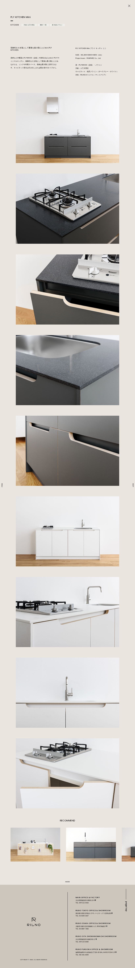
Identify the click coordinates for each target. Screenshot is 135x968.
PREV (2, 485)
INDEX (67, 882)
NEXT (133, 485)
